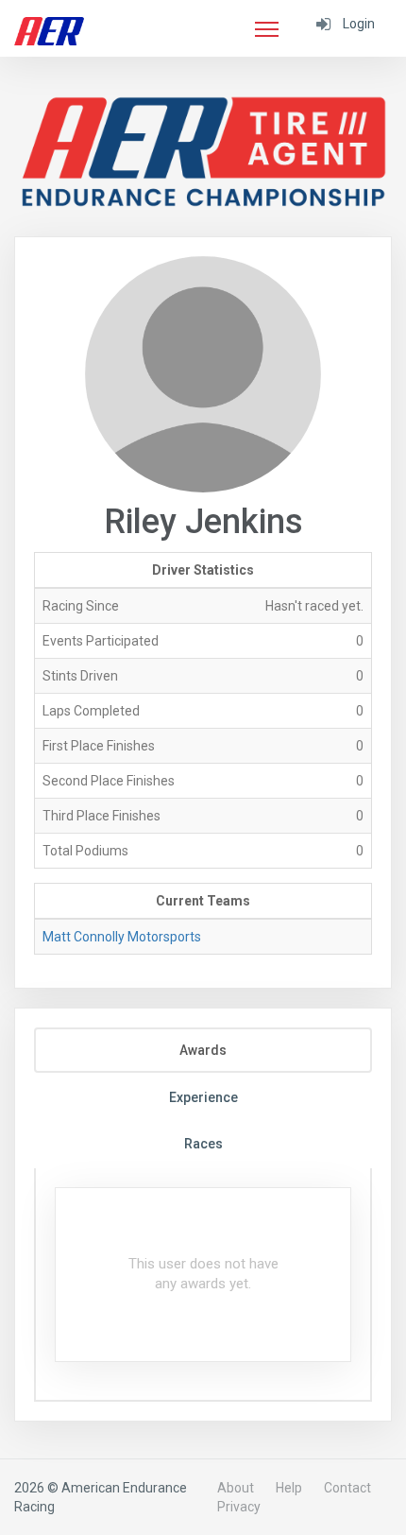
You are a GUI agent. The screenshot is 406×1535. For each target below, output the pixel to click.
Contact (347, 1487)
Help (289, 1487)
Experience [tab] (203, 1097)
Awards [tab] (203, 1050)
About (235, 1487)
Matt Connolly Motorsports (121, 936)
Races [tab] (203, 1143)
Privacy (239, 1506)
